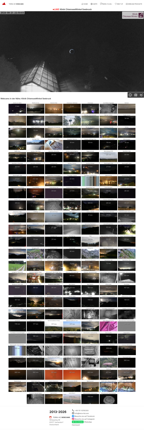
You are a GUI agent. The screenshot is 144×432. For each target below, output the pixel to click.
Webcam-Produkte (135, 4)
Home (86, 4)
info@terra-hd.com (82, 413)
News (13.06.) (107, 4)
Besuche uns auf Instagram (85, 419)
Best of (120, 4)
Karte (95, 4)
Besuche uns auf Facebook (85, 416)
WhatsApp (88, 422)
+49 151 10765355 (82, 410)
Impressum (76, 425)
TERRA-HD (16, 4)
